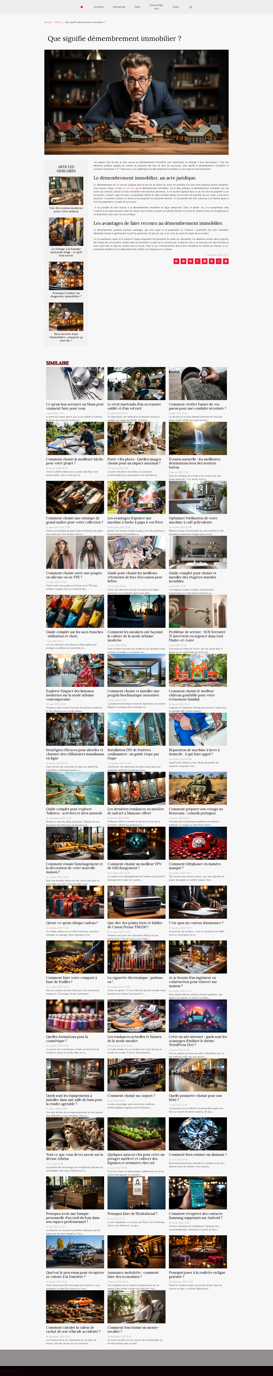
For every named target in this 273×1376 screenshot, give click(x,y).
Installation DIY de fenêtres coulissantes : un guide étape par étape (133, 754)
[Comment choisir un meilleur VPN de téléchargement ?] (136, 842)
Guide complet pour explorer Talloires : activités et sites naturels (74, 811)
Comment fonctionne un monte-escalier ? (133, 1329)
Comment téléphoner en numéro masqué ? (195, 866)
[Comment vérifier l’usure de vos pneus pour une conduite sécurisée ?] (198, 383)
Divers (176, 7)
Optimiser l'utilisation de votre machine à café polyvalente (193, 520)
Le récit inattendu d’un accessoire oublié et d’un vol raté (134, 406)
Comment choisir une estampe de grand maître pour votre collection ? (74, 520)
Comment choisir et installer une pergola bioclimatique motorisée (133, 693)
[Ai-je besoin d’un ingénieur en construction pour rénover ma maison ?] (198, 956)
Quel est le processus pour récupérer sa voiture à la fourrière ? (75, 1274)
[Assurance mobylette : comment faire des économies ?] (136, 1251)
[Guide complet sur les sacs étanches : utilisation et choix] (75, 611)
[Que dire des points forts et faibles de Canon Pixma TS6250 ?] (136, 902)
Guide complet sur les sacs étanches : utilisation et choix (74, 634)
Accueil (47, 22)
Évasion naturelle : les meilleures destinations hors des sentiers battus (194, 463)
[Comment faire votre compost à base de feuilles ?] (75, 956)
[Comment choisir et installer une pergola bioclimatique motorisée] (136, 670)
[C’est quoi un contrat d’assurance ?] (198, 902)
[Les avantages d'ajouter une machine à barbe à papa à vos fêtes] (136, 497)
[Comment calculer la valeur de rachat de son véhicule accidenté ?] (75, 1306)
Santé (137, 7)
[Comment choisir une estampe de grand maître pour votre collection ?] (75, 497)
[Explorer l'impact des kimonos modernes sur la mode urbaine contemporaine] (75, 670)
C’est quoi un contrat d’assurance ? (196, 923)
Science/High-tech (156, 6)
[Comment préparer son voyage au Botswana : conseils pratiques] (198, 788)
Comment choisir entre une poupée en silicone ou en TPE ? (74, 575)
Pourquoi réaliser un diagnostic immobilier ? (66, 294)
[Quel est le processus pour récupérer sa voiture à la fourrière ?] (75, 1251)
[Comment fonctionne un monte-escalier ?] (136, 1306)
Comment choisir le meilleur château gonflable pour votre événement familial (192, 695)
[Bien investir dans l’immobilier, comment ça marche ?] (66, 316)
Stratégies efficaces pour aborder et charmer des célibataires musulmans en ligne (75, 754)
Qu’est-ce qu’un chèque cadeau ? (72, 923)
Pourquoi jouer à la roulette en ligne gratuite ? (197, 1274)
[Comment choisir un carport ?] (136, 1074)
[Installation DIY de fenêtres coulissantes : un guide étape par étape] (136, 729)
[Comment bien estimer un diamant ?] (198, 1133)
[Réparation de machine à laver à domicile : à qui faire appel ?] (198, 729)
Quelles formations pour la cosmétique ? (67, 1039)
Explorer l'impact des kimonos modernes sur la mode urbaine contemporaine (70, 695)
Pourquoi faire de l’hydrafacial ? (132, 1213)
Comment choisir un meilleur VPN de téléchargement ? (134, 866)
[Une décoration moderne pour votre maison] (66, 190)
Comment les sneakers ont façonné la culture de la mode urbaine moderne (135, 636)
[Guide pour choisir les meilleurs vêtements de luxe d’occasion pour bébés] (136, 552)
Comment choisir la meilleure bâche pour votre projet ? (74, 461)
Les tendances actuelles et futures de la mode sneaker (134, 1039)
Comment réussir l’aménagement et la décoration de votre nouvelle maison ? (74, 868)
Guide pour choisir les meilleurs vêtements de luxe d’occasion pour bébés (134, 577)
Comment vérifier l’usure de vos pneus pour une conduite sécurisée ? (197, 406)
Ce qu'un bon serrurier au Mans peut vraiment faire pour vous (75, 406)
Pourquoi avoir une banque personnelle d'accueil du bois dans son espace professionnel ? (73, 1217)
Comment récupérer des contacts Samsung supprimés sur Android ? (195, 1215)
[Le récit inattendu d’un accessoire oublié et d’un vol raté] (136, 383)
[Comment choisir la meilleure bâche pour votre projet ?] (75, 438)
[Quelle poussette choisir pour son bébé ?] (198, 1074)
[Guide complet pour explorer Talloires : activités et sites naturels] (75, 788)
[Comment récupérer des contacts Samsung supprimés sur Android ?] (198, 1192)
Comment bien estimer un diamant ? (198, 1154)
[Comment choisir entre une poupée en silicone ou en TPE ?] (75, 552)
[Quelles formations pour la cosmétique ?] (75, 1015)
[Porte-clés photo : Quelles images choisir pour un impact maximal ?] (136, 438)
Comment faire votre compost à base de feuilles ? (71, 979)
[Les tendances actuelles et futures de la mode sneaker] (136, 1015)
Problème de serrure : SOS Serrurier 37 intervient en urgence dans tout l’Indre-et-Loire (197, 636)
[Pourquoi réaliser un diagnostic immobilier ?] (66, 275)
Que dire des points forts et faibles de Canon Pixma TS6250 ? (134, 925)
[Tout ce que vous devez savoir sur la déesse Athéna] (75, 1133)
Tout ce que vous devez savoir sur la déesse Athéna (74, 1156)
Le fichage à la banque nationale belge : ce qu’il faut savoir (66, 252)
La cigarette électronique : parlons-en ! (135, 979)
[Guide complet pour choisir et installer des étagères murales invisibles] (198, 552)
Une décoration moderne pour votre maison (66, 209)
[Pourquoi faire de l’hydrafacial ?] (136, 1192)
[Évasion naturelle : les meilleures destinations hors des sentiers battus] (198, 438)
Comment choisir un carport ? (131, 1095)
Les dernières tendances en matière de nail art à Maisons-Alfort (135, 811)
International (119, 7)
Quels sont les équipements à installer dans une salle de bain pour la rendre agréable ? (74, 1099)
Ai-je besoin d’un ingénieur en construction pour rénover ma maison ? (193, 981)
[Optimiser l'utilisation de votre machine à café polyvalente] (198, 497)
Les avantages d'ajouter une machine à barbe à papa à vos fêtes (135, 520)
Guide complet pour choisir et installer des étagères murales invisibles (192, 577)
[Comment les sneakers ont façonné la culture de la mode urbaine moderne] (136, 611)
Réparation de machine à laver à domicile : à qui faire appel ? (194, 752)
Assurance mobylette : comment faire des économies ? (133, 1274)
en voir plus (129, 188)
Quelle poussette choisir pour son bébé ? (195, 1097)
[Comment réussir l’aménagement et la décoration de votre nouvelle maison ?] (75, 842)
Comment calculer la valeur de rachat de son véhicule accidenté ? (73, 1329)
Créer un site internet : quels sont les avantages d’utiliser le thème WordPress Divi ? (198, 1041)
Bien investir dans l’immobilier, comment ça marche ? (66, 337)
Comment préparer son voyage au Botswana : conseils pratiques (196, 811)
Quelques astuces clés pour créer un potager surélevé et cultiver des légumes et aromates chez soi (136, 1158)
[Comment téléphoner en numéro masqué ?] (198, 842)
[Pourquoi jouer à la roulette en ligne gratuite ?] (198, 1251)
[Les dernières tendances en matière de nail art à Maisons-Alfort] (136, 788)
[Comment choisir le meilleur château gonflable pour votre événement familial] (198, 670)
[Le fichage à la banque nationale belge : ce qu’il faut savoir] (66, 231)
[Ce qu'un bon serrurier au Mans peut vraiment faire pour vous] (75, 383)
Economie (99, 7)
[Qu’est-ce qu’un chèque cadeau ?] (75, 902)
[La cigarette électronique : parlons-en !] (136, 956)
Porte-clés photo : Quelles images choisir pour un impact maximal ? (134, 461)
